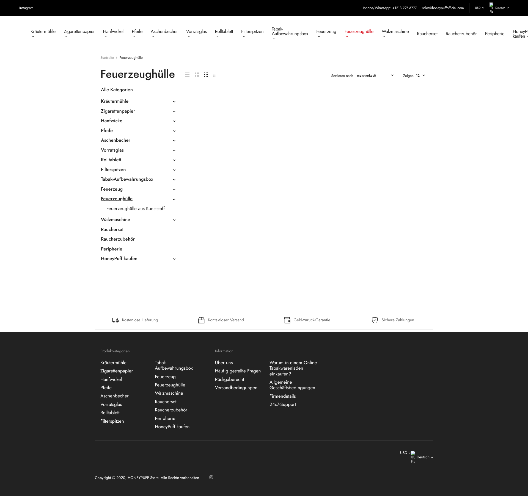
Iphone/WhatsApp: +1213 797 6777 (390, 7)
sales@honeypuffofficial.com (443, 7)
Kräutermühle (43, 31)
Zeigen (408, 75)
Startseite (107, 57)
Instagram (26, 7)
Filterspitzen (252, 31)
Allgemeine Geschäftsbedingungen (292, 385)
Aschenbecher (164, 31)
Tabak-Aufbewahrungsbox (290, 31)
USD (477, 8)
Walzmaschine (395, 31)
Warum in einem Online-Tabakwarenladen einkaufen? (294, 368)
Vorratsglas (196, 31)
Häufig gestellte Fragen (238, 371)
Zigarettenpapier (79, 31)
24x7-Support (283, 404)
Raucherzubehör (461, 33)
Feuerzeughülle (359, 31)
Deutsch (500, 8)
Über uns (224, 362)
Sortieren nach (342, 75)
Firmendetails (283, 396)
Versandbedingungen (236, 387)
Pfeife (137, 31)
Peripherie (495, 33)
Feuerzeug (326, 31)
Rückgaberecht (229, 379)
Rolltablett (224, 31)
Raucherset (427, 33)
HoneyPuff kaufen (119, 258)
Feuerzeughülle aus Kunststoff (135, 208)
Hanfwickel (113, 31)
